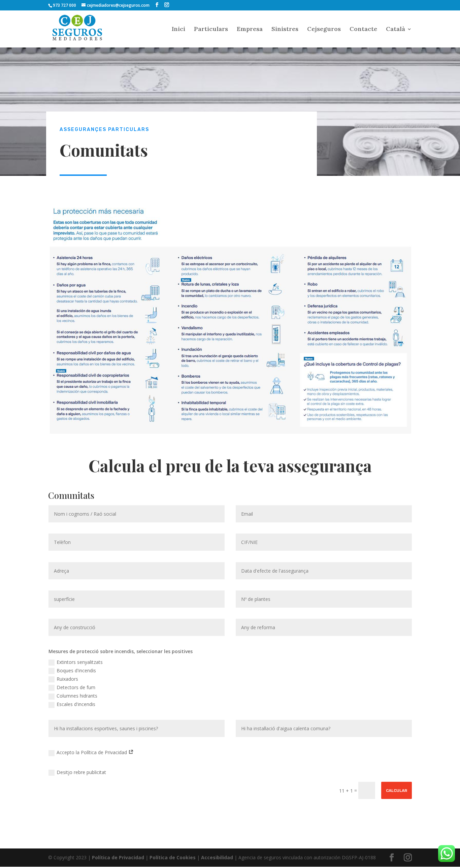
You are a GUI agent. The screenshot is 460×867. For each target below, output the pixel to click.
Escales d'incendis (76, 704)
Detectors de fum (76, 687)
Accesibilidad (217, 857)
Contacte (363, 30)
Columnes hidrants (77, 696)
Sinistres (284, 30)
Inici (178, 30)
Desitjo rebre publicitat (81, 772)
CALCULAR (396, 790)
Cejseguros (324, 30)
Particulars (211, 30)
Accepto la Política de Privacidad (92, 752)
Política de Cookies (173, 857)
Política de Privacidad (118, 857)
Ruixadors (67, 679)
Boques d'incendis (76, 670)
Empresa (250, 30)
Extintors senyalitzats (80, 662)
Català (395, 30)
